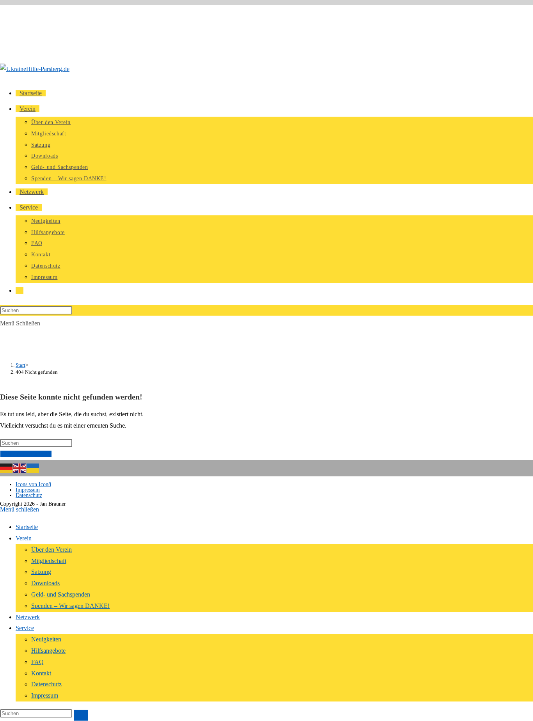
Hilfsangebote (48, 650)
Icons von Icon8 (33, 484)
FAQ (37, 662)
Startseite (27, 527)
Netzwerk (28, 617)
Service (25, 628)
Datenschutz (29, 495)
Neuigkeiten (46, 639)
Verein (24, 538)
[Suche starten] (81, 715)
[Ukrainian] (33, 467)
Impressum (28, 490)
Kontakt (41, 673)
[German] (6, 467)
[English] (20, 467)
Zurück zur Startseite (26, 454)
